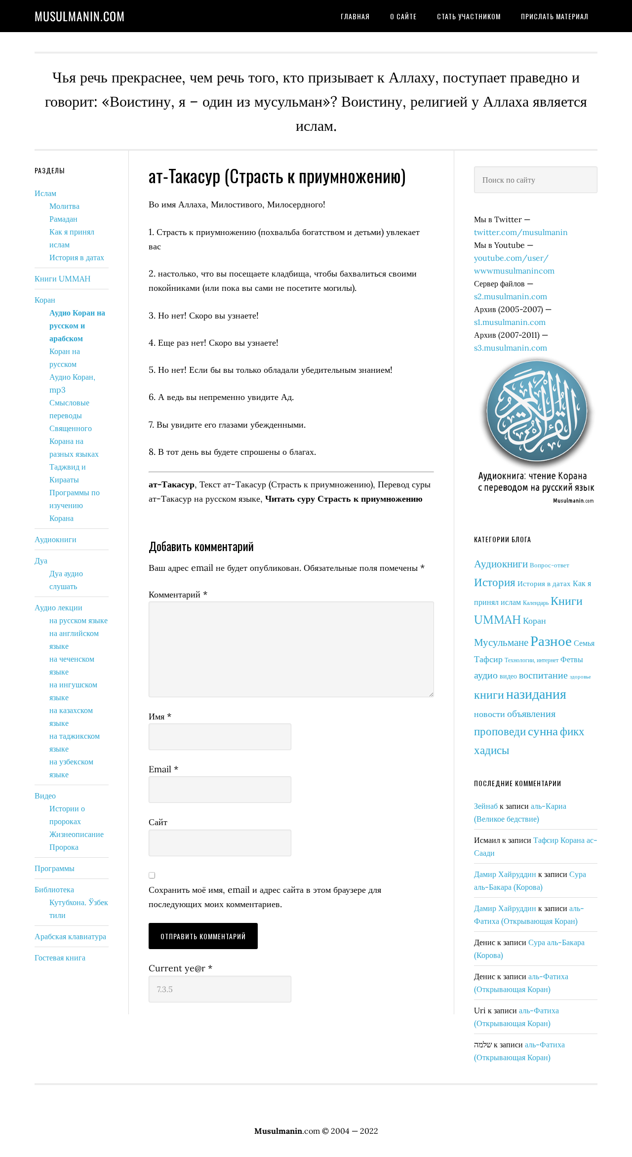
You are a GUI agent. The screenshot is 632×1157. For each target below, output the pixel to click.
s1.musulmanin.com (510, 322)
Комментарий (178, 594)
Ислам (45, 193)
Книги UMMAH (62, 278)
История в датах (544, 583)
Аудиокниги (501, 563)
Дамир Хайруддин (505, 874)
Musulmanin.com (80, 16)
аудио (486, 674)
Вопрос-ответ (549, 565)
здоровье (580, 676)
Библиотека (54, 889)
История (494, 581)
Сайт (158, 822)
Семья (584, 643)
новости (489, 713)
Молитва (64, 206)
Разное (551, 640)
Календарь (536, 602)
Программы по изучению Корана (74, 505)
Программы (55, 868)
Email (163, 769)
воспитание (543, 675)
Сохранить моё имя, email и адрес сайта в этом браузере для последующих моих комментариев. (265, 897)
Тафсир (488, 659)
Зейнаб (486, 806)
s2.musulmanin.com (510, 296)
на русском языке (78, 620)
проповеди (500, 731)
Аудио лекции (58, 607)
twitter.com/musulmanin (521, 232)
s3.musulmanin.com (510, 348)
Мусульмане (501, 642)
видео (508, 676)
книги (489, 694)
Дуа (41, 560)
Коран (534, 620)
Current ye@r (180, 968)
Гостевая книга (60, 957)
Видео (45, 795)
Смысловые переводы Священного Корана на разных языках (74, 428)
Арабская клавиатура (70, 936)
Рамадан (63, 219)
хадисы (491, 750)
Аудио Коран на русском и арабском (77, 325)
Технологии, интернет (531, 660)
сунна (543, 731)
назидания (536, 694)
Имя (160, 716)
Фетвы (571, 659)
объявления (531, 713)
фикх (572, 730)
